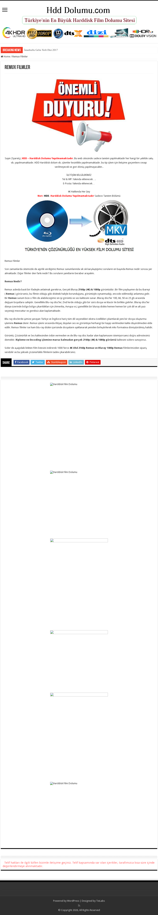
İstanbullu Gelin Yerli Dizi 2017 (41, 49)
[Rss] (79, 905)
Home (6, 56)
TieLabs (100, 900)
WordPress (73, 900)
